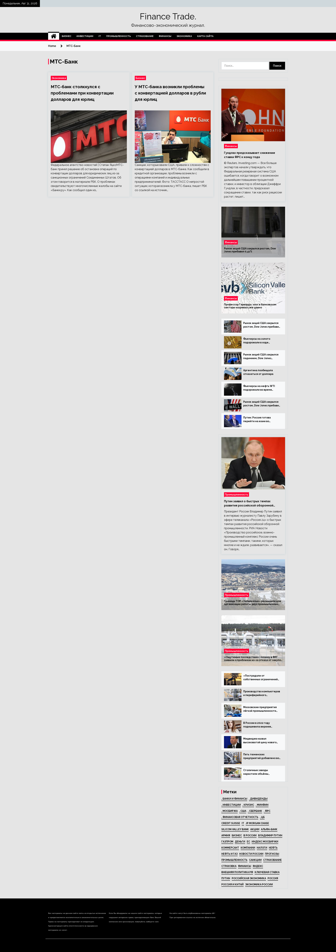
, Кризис (248, 804)
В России (250, 835)
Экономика (184, 36)
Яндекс (258, 866)
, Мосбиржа (229, 811)
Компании (248, 847)
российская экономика (249, 878)
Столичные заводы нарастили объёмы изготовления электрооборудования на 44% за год (259, 772)
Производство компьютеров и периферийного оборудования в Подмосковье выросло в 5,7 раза (261, 693)
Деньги (240, 841)
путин (225, 878)
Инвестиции (84, 36)
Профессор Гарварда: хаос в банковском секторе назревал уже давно (250, 306)
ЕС (248, 841)
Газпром (227, 841)
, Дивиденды (258, 798)
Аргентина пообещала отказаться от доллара (258, 372)
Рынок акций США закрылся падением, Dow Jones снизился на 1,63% (260, 356)
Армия (225, 835)
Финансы (165, 36)
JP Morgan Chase (257, 823)
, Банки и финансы (234, 798)
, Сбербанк (255, 811)
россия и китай (232, 884)
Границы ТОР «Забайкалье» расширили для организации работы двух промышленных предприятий (252, 603)
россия (273, 878)
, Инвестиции (231, 804)
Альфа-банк (269, 829)
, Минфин (262, 804)
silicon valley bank (235, 829)
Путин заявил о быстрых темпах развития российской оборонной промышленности (248, 504)
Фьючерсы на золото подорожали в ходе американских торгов (257, 340)
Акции (254, 829)
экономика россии (259, 884)
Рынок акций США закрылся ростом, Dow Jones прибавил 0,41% (250, 250)
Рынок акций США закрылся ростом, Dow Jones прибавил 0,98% (261, 403)
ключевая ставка (267, 872)
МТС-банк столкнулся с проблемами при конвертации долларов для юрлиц (82, 93)
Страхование (144, 36)
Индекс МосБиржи (265, 841)
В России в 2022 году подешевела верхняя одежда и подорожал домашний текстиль (257, 725)
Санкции (255, 860)
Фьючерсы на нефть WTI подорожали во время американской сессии (259, 388)
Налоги (262, 847)
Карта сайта (205, 36)
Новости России (251, 853)
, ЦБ (262, 817)
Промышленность (118, 36)
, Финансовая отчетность (239, 817)
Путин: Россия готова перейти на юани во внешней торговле (257, 419)
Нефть (273, 847)
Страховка (228, 866)
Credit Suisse (230, 823)
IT (100, 36)
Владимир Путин (270, 835)
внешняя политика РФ (237, 872)
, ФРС (267, 811)
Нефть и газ (229, 853)
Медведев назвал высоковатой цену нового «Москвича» (259, 740)
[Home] (53, 36)
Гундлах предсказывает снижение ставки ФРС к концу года (249, 155)
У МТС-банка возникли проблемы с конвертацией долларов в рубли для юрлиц (170, 93)
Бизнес (66, 36)
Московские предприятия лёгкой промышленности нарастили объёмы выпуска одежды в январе (261, 709)
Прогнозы (272, 853)
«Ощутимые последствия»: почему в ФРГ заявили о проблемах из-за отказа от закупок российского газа (253, 659)
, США (242, 811)
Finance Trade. (168, 16)
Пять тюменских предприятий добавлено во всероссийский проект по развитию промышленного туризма (261, 756)
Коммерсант (230, 847)
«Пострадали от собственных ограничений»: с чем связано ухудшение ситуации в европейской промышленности (261, 677)
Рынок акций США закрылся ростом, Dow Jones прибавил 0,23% (261, 325)
